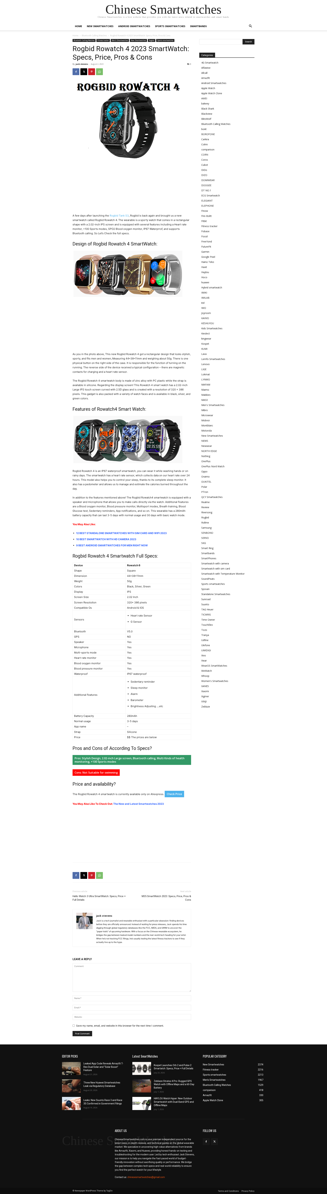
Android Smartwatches (134, 26)
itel (203, 302)
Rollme (205, 522)
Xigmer (205, 696)
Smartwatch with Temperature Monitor (223, 573)
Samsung (206, 527)
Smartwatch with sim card (215, 568)
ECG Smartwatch (210, 195)
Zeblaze (205, 706)
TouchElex (207, 624)
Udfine (204, 640)
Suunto (205, 604)
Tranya (205, 635)
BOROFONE (208, 134)
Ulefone (205, 645)
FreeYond (206, 241)
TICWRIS (206, 614)
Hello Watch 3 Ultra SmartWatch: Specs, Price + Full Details (99, 898)
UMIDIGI (206, 650)
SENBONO (207, 532)
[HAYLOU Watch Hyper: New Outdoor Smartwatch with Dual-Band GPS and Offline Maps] (141, 1103)
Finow (204, 210)
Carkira (205, 139)
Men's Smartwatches (120, 40)
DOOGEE (206, 185)
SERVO (205, 538)
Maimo (205, 389)
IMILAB (205, 297)
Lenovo (205, 364)
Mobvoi (205, 420)
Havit (204, 267)
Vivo (203, 655)
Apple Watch (208, 88)
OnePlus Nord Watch (212, 466)
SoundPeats (208, 578)
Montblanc (207, 425)
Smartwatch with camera (215, 563)
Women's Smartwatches (214, 681)
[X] (83, 71)
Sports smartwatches (170, 26)
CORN (204, 154)
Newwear (206, 446)
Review (205, 507)
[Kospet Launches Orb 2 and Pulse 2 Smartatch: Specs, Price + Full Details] (141, 1068)
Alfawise (206, 67)
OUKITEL (206, 481)
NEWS (204, 440)
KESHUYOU (207, 323)
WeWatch (206, 670)
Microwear (207, 415)
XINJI (204, 701)
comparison (207, 149)
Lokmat (205, 374)
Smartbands (198, 26)
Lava (204, 354)
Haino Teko (207, 262)
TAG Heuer (207, 609)
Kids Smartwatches (211, 328)
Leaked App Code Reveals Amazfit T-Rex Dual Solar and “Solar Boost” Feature (103, 1067)
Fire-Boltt (206, 216)
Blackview (206, 113)
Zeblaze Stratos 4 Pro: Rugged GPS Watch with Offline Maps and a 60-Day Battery (174, 1084)
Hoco (204, 277)
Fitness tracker (103, 40)
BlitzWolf (206, 118)
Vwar (204, 660)
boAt (204, 129)
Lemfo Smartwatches (213, 359)
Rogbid (151, 40)
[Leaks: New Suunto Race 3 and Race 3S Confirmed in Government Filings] (71, 1103)
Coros (204, 159)
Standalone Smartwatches (215, 594)
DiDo (204, 170)
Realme (205, 502)
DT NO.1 (206, 190)
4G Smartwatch (209, 62)
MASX (204, 400)
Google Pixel (208, 256)
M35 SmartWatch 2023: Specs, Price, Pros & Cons (166, 898)
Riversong (206, 512)
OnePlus (206, 461)
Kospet (205, 343)
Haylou (205, 272)
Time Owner (208, 619)
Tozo (204, 629)
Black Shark (207, 108)
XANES (205, 686)
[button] (250, 26)
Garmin (205, 251)
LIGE (203, 369)
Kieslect (205, 333)
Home (78, 26)
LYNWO (205, 379)
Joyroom (206, 313)
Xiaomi (205, 691)
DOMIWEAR (208, 180)
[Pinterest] (91, 71)
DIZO (204, 175)
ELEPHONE (207, 205)
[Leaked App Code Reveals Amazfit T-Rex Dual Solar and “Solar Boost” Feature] (71, 1068)
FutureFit (206, 246)
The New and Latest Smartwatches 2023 (138, 803)
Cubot (204, 164)
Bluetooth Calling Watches (94, 35)
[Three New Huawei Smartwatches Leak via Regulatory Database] (71, 1085)
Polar (204, 486)
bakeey (205, 103)
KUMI (204, 348)
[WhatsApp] (99, 71)
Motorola (206, 430)
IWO (203, 308)
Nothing (205, 456)
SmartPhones (208, 558)
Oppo (204, 471)
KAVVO (205, 318)
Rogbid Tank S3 (119, 215)
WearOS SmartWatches (214, 665)
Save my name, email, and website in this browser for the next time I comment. (120, 1025)
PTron (204, 492)
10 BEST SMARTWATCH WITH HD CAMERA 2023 (106, 539)
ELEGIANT (207, 200)
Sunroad (206, 599)
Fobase (205, 231)
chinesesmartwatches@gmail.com (146, 1177)
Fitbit (204, 221)
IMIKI (204, 292)
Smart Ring (207, 548)
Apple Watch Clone (211, 93)
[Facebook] (76, 71)
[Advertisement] (132, 188)
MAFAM (205, 384)
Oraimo (205, 476)
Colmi (204, 144)
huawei (205, 282)
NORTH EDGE (209, 451)
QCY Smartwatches (212, 497)
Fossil (204, 236)
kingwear (206, 338)
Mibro (204, 410)
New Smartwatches (100, 26)
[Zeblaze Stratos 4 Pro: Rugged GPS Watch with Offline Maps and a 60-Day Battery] (141, 1085)
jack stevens (82, 64)
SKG (203, 543)
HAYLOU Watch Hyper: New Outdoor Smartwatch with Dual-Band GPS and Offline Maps (174, 1101)
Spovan (205, 589)
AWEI (204, 98)
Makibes (206, 394)
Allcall (204, 72)
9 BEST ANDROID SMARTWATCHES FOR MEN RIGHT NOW (112, 545)
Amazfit (205, 78)
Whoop (205, 675)
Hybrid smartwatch (211, 287)
